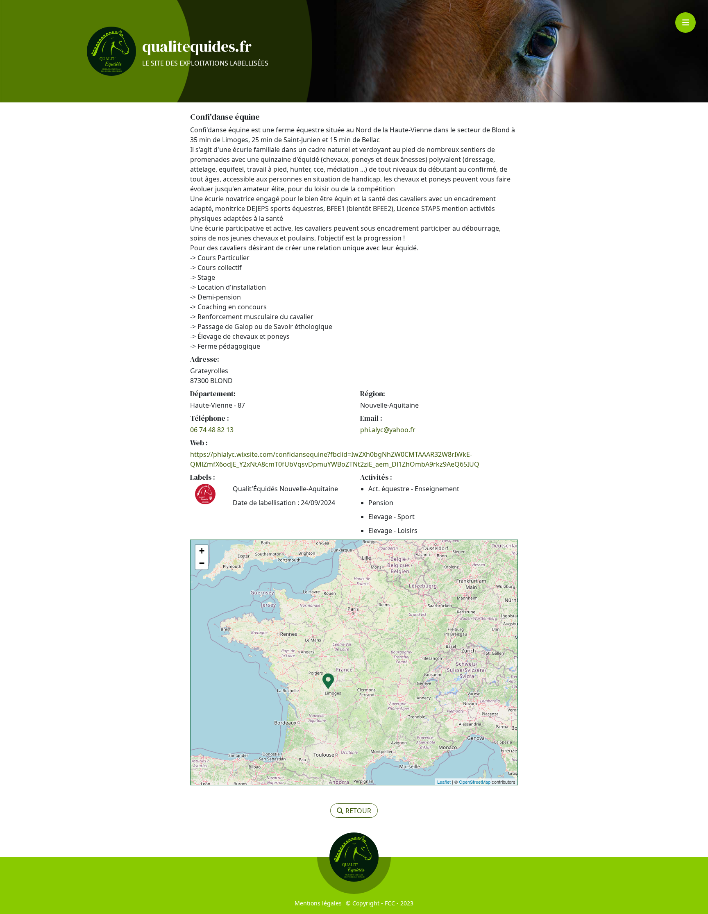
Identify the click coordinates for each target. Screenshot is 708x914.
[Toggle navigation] (685, 22)
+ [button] (201, 551)
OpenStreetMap (474, 781)
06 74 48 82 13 (212, 429)
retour (358, 810)
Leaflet (444, 781)
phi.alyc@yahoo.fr (387, 429)
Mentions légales (318, 903)
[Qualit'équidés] (111, 51)
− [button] (201, 563)
